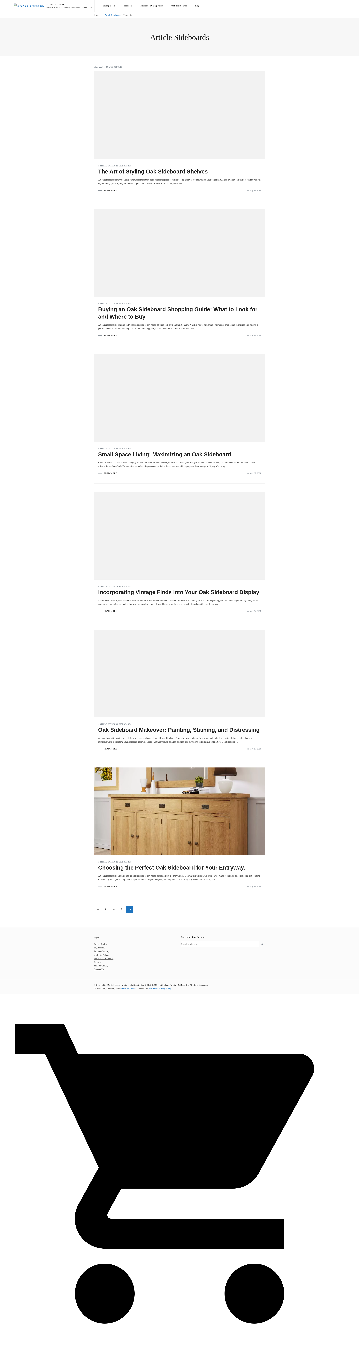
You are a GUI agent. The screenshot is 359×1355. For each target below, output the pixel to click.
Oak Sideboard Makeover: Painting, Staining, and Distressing (179, 730)
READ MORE (110, 190)
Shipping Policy (101, 965)
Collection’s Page (101, 955)
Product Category (102, 951)
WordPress (153, 988)
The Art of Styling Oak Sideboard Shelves (153, 171)
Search (261, 944)
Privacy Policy (100, 944)
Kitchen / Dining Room (152, 6)
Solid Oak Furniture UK (55, 4)
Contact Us (99, 969)
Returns (97, 962)
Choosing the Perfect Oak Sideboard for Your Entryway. (171, 867)
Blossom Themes (128, 988)
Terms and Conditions (103, 958)
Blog (197, 6)
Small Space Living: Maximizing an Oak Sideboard (164, 454)
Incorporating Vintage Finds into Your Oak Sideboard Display (178, 592)
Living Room (109, 6)
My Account (99, 947)
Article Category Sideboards (115, 166)
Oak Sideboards (179, 6)
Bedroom (128, 6)
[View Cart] (179, 1352)
